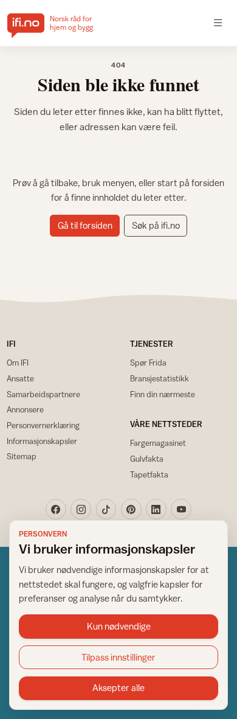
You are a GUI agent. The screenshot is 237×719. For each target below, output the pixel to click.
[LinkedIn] (156, 509)
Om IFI (18, 362)
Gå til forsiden (85, 225)
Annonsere (25, 409)
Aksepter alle (118, 688)
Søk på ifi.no (156, 225)
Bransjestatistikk (159, 378)
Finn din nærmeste (162, 394)
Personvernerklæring (43, 425)
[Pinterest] (131, 509)
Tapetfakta (149, 474)
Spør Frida (148, 362)
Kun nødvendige (119, 626)
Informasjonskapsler (42, 441)
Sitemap (21, 456)
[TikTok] (106, 509)
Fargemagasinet (158, 443)
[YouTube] (181, 509)
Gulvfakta (146, 459)
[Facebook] (56, 509)
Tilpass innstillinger (118, 657)
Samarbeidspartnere (43, 394)
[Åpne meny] (218, 23)
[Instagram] (80, 509)
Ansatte (20, 378)
